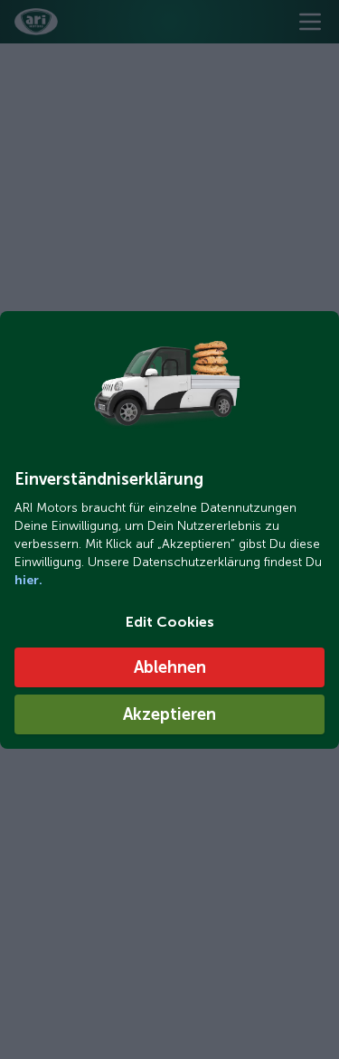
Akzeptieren (169, 714)
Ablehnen (170, 667)
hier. (28, 580)
